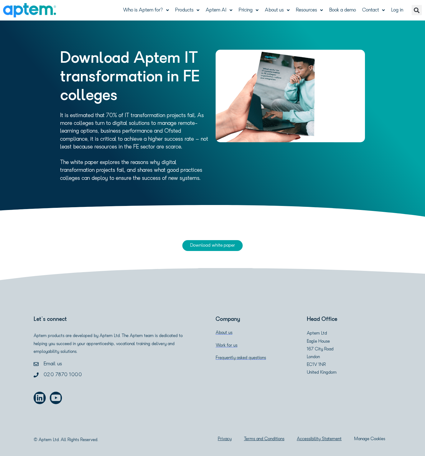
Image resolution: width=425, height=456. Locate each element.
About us (274, 10)
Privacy (224, 439)
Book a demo (342, 10)
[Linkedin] (40, 398)
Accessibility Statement (319, 439)
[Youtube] (56, 398)
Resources (306, 10)
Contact (370, 10)
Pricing (246, 10)
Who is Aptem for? (143, 10)
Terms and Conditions (264, 439)
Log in (397, 10)
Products (184, 10)
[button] (417, 10)
